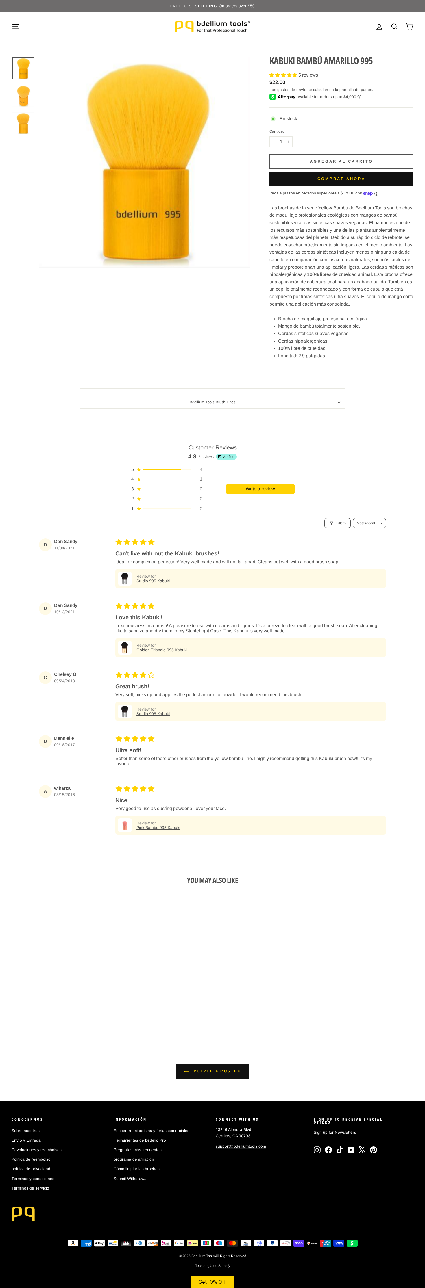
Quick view (59, 986)
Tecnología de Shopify (212, 1266)
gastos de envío (291, 90)
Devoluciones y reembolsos (37, 1150)
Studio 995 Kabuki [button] (153, 581)
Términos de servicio (30, 1188)
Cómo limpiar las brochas (137, 1169)
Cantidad (276, 131)
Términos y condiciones (33, 1179)
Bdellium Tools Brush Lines (212, 402)
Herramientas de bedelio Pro (140, 1140)
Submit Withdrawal (130, 1179)
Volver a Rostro (216, 1071)
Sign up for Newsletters (335, 1132)
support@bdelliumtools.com (241, 1146)
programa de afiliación (134, 1159)
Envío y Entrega (26, 1140)
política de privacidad (31, 1169)
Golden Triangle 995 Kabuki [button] (161, 650)
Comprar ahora (341, 178)
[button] (283, 75)
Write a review (260, 488)
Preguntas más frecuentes (138, 1150)
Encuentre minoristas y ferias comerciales (151, 1131)
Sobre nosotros (26, 1131)
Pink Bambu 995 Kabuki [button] (158, 827)
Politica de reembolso (31, 1159)
